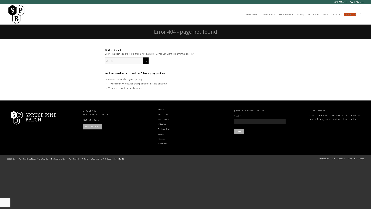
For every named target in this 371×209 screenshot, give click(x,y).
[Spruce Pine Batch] (16, 14)
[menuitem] (340, 2)
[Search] (361, 14)
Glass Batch (163, 119)
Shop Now (162, 143)
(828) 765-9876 (340, 2)
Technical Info (164, 129)
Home (161, 109)
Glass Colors (164, 114)
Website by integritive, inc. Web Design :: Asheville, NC (103, 159)
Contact (161, 139)
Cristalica (162, 124)
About (161, 134)
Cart (351, 2)
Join (239, 131)
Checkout (360, 2)
